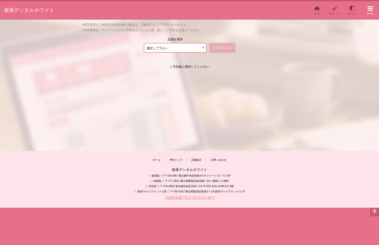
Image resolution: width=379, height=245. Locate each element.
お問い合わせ (218, 160)
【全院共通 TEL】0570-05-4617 (189, 197)
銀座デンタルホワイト (29, 9)
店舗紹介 (196, 160)
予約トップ (175, 160)
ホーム (157, 160)
